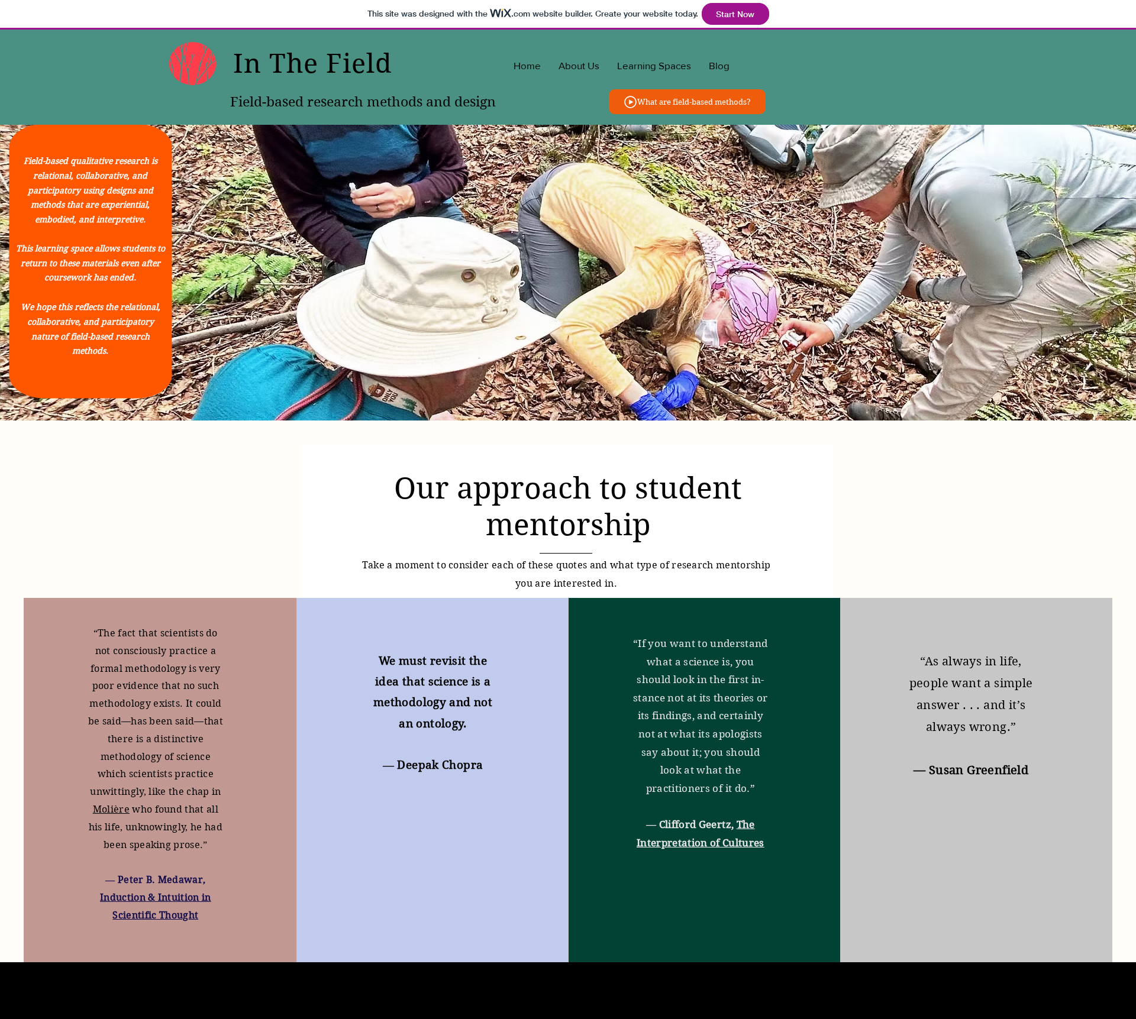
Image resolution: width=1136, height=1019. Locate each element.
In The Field (312, 63)
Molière (111, 809)
